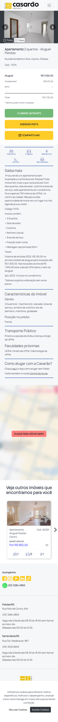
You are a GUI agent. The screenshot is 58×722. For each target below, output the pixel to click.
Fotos (10, 40)
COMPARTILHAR (31, 135)
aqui (14, 368)
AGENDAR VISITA (29, 124)
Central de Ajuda (39, 373)
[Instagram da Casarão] (10, 578)
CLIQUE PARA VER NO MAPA (29, 433)
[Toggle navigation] (49, 5)
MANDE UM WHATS (30, 113)
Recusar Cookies (18, 709)
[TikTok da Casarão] (29, 578)
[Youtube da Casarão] (16, 578)
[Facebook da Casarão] (4, 578)
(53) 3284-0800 (16, 585)
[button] (10, 513)
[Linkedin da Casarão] (23, 578)
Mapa (21, 40)
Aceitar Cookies (40, 709)
